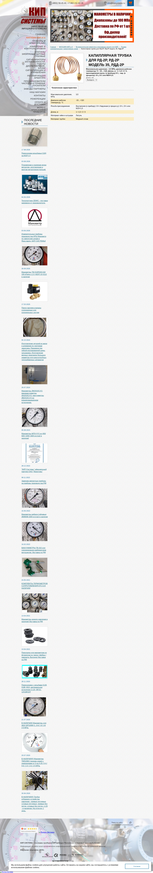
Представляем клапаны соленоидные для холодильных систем (31, 310)
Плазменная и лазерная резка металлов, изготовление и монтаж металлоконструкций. (34, 167)
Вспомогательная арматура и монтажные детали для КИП (97, 47)
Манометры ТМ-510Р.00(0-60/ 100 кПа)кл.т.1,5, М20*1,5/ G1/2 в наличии (34, 274)
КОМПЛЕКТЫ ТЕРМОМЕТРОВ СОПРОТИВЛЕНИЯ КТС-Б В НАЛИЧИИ (35, 586)
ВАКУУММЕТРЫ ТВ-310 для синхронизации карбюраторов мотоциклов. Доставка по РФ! (34, 550)
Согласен (137, 866)
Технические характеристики (64, 88)
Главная (53, 47)
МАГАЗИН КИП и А (66, 47)
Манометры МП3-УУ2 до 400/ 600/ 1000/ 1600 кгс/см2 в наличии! (34, 436)
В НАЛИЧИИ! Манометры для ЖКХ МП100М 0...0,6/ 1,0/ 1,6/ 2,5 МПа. (34, 725)
